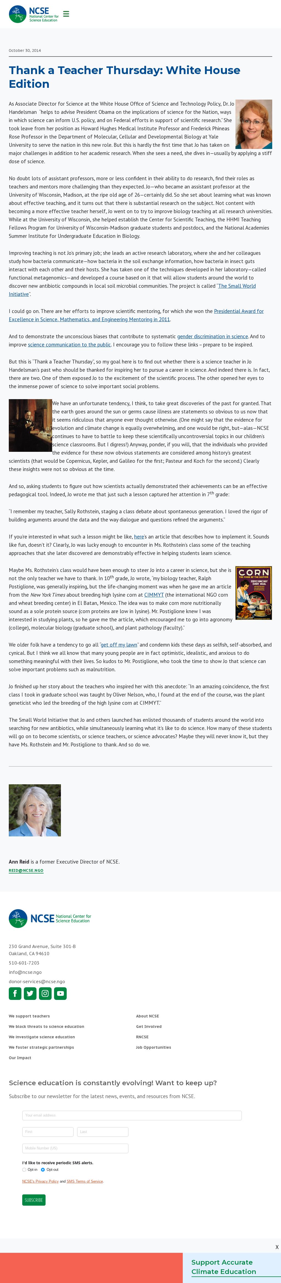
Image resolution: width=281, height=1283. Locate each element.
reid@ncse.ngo (26, 870)
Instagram (45, 993)
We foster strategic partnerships (41, 1047)
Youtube (60, 993)
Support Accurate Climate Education (224, 1267)
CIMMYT (154, 594)
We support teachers (29, 1016)
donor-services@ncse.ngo (37, 981)
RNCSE (142, 1036)
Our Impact (20, 1057)
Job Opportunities (153, 1047)
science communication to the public (69, 344)
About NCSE (147, 1016)
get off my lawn (119, 644)
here (139, 536)
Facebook (15, 993)
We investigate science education (42, 1036)
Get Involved (149, 1026)
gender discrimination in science (212, 336)
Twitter (30, 993)
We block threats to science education (46, 1026)
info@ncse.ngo (25, 972)
